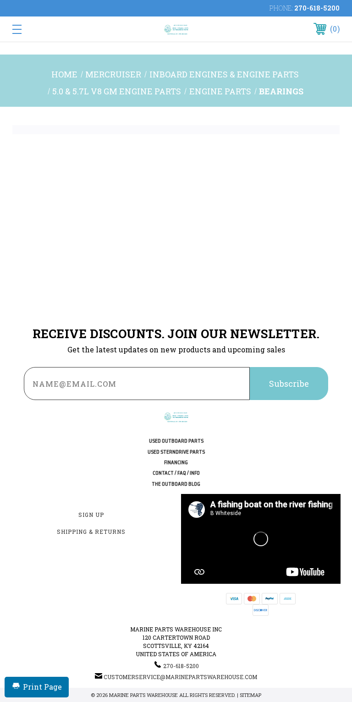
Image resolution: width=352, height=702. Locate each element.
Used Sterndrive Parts (176, 452)
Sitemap (250, 694)
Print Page (42, 686)
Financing (176, 462)
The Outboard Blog (176, 484)
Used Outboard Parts (176, 441)
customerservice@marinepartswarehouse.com (180, 676)
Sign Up (91, 514)
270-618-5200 (317, 8)
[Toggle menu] (45, 29)
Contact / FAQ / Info (176, 473)
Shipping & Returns (91, 531)
